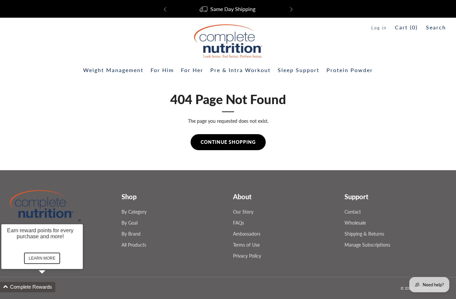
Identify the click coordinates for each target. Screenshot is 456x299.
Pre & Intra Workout (240, 70)
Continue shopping (228, 142)
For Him (162, 70)
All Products (134, 245)
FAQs (238, 223)
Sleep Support (298, 70)
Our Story (243, 212)
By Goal (130, 223)
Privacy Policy (247, 256)
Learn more (42, 258)
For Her (192, 70)
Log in (379, 27)
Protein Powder (349, 70)
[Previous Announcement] (165, 9)
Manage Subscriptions (367, 245)
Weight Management (113, 70)
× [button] (79, 220)
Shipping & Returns (364, 234)
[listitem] (228, 9)
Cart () (406, 27)
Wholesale (355, 223)
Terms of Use (246, 245)
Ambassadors (246, 234)
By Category (134, 212)
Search (436, 27)
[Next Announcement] (291, 9)
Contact (353, 212)
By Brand (131, 234)
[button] (50, 287)
